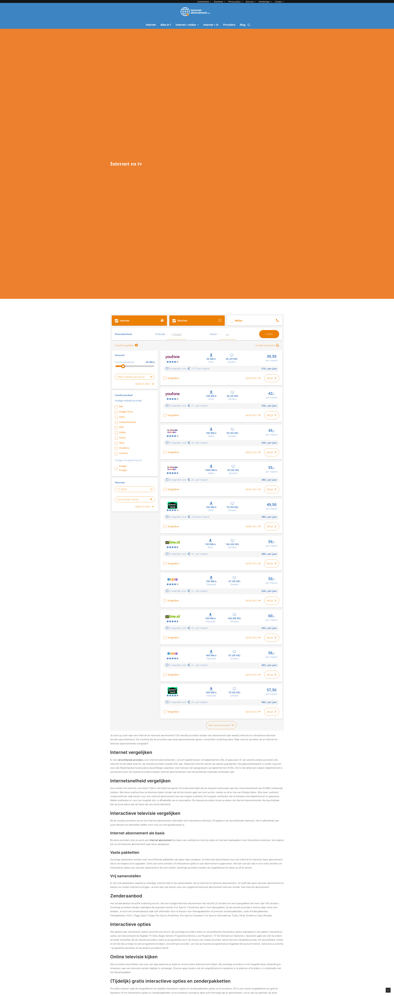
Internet (151, 24)
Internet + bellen (186, 24)
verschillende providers (130, 759)
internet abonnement (160, 840)
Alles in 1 (165, 24)
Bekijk (270, 378)
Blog (242, 24)
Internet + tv (211, 24)
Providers (229, 24)
